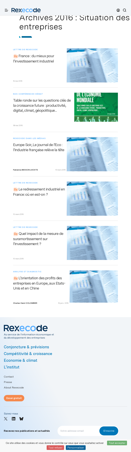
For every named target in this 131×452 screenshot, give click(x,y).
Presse (8, 382)
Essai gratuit (14, 398)
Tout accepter (117, 442)
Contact (9, 376)
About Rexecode (14, 387)
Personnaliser (75, 447)
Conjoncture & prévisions (26, 347)
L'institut (11, 367)
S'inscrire (108, 430)
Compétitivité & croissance (28, 353)
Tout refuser (55, 447)
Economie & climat (20, 360)
